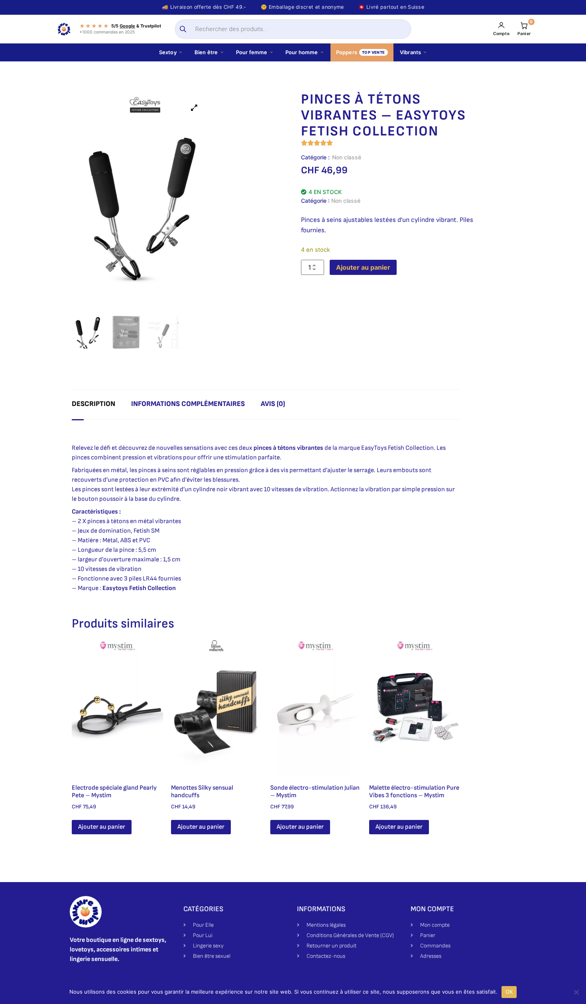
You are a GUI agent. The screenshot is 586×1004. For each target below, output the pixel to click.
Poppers (360, 52)
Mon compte (432, 909)
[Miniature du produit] (194, 108)
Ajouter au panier (363, 267)
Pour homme (301, 52)
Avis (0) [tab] (273, 404)
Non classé (346, 157)
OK (509, 991)
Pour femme (251, 52)
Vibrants (410, 52)
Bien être (206, 52)
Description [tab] (93, 404)
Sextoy (168, 52)
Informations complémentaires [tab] (188, 404)
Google (127, 26)
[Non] (576, 992)
